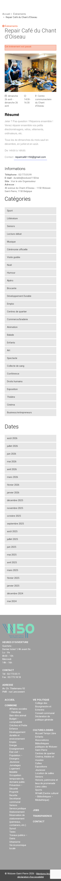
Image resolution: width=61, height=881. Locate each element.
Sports (38, 789)
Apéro (10, 280)
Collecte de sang (15, 366)
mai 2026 (11, 461)
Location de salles (44, 773)
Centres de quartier (17, 311)
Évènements (11, 26)
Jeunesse (14, 762)
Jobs (36, 810)
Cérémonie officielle (17, 249)
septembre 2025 (15, 523)
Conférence (13, 373)
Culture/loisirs (43, 730)
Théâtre (11, 397)
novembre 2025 (15, 508)
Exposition (12, 389)
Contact (38, 821)
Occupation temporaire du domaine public (17, 778)
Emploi (10, 303)
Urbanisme (14, 841)
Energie (13, 745)
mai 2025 (11, 554)
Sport (10, 210)
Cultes (38, 763)
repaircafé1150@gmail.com (30, 157)
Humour (11, 272)
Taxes (12, 831)
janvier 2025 (13, 585)
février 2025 (13, 578)
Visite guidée (13, 257)
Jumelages (15, 765)
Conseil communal (44, 713)
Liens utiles (41, 786)
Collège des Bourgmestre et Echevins (43, 706)
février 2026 (13, 484)
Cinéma (11, 404)
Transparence (42, 816)
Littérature (12, 218)
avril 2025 (12, 562)
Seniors (11, 226)
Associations (42, 740)
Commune (11, 705)
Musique (11, 241)
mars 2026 (12, 477)
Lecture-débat (14, 234)
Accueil (10, 699)
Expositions (41, 766)
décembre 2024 (15, 593)
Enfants (11, 342)
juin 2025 (11, 547)
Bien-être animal (17, 715)
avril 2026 (12, 469)
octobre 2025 (14, 515)
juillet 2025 (12, 539)
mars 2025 (12, 570)
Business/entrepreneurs (19, 412)
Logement (14, 768)
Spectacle (12, 358)
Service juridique (17, 808)
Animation (12, 327)
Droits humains (15, 381)
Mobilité (13, 772)
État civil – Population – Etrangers (15, 755)
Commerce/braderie (17, 319)
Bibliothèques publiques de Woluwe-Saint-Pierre (46, 747)
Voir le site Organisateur (23, 181)
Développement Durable (19, 296)
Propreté (13, 791)
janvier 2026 (13, 492)
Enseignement (16, 748)
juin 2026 (11, 453)
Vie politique (41, 699)
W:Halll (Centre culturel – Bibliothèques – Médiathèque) (46, 796)
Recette (13, 795)
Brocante (11, 288)
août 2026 (12, 438)
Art (8, 350)
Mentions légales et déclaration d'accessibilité (36, 875)
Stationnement (17, 812)
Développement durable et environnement (17, 735)
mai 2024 (11, 601)
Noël (9, 265)
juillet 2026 (12, 446)
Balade (10, 334)
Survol (12, 828)
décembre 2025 (15, 500)
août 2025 (12, 531)
